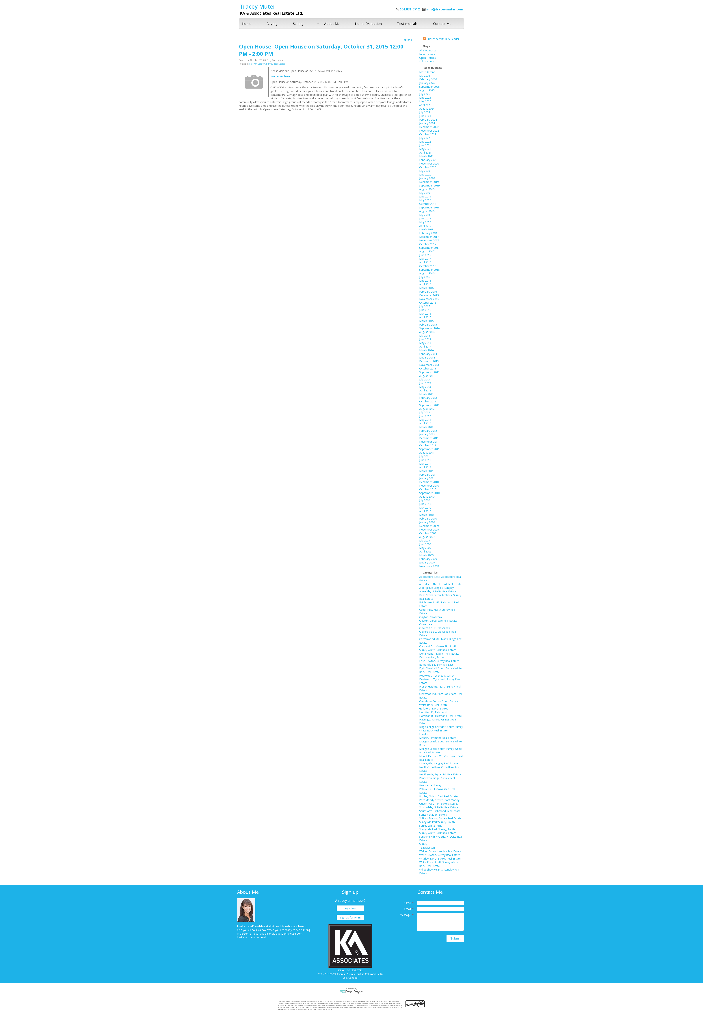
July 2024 (424, 112)
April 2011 (425, 467)
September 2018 (429, 207)
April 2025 (425, 105)
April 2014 (425, 346)
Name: (407, 903)
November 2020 (429, 163)
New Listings (427, 54)
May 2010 (425, 507)
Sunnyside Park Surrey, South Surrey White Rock (437, 823)
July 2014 (424, 335)
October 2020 (427, 167)
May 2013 (425, 387)
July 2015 (424, 306)
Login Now (350, 908)
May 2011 (425, 463)
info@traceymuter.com (444, 9)
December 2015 (429, 295)
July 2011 (424, 456)
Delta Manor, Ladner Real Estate (439, 653)
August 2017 (426, 251)
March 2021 (426, 156)
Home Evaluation (368, 23)
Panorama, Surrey (430, 785)
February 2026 (428, 79)
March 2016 (426, 288)
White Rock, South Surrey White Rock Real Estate (438, 864)
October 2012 (427, 401)
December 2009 (429, 526)
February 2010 (428, 518)
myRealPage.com (351, 992)
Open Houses (427, 57)
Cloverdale (425, 624)
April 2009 (425, 551)
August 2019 (426, 189)
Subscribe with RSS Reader (442, 39)
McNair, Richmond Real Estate (437, 738)
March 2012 (426, 427)
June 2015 (425, 310)
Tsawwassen (427, 847)
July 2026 (424, 75)
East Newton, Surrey (432, 657)
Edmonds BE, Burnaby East (436, 664)
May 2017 (425, 258)
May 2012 (425, 419)
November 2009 (429, 529)
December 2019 (429, 182)
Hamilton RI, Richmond (433, 712)
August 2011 (426, 452)
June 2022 (425, 141)
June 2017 (425, 255)
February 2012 (428, 430)
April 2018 (425, 225)
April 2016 (425, 284)
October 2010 (427, 489)
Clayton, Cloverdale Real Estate (438, 620)
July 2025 (424, 94)
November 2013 (429, 365)
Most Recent (427, 72)
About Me (332, 23)
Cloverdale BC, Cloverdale (435, 628)
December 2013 (429, 361)
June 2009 (425, 544)
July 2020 (424, 171)
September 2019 (429, 185)
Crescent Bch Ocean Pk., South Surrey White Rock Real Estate (438, 648)
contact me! (258, 937)
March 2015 (426, 321)
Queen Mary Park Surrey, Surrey (438, 803)
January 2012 (427, 434)
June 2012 (425, 416)
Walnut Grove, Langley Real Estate (440, 851)
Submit (455, 938)
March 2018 (426, 229)
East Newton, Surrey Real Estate (439, 661)
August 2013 (426, 376)
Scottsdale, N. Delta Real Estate (438, 807)
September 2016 (429, 269)
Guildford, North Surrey (433, 708)
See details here (280, 76)
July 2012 (424, 412)
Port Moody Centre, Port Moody (439, 800)
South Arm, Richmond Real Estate (439, 811)
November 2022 (429, 130)
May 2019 (425, 200)
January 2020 (427, 178)
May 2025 (425, 101)
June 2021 (425, 145)
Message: (406, 915)
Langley (424, 734)
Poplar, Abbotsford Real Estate (438, 796)
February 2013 (428, 397)
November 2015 (429, 299)
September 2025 (429, 86)
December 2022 (429, 127)
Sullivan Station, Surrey (433, 814)
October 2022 (427, 134)
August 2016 (426, 273)
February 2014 (428, 354)
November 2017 (429, 240)
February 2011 (428, 474)
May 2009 (425, 548)
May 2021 (425, 149)
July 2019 (424, 193)
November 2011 (429, 441)
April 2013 (425, 390)
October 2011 (427, 445)
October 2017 (427, 244)
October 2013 (427, 368)
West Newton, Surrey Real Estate (439, 855)
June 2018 (425, 218)
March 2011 (426, 471)
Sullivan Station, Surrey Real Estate (267, 63)
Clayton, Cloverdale (431, 617)
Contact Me (442, 23)
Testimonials (407, 23)
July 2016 (424, 277)
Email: (408, 909)
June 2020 (425, 174)
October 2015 (427, 302)
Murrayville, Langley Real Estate (438, 763)
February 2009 (428, 559)
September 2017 (429, 247)
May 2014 (425, 343)
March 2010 (426, 515)
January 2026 (427, 83)
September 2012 (429, 405)
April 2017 (425, 262)
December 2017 (429, 236)
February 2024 (428, 119)
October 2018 (427, 204)
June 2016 (425, 280)
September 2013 (429, 372)
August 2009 (426, 537)
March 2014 (426, 350)
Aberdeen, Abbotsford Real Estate (440, 584)
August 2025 (426, 90)
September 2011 (429, 449)
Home (246, 23)
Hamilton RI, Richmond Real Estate (440, 716)
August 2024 (426, 108)
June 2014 (425, 339)
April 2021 (425, 152)
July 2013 (424, 379)
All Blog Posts (427, 50)
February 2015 (428, 324)
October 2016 (427, 266)
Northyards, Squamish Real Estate (440, 774)
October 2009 (427, 533)
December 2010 (429, 482)
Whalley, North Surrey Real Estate (440, 858)
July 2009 (424, 540)
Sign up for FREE (350, 917)
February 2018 (428, 233)
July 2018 (424, 214)
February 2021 (428, 160)
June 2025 (425, 97)
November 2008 (429, 566)
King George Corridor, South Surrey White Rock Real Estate (441, 728)
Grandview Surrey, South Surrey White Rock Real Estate (438, 703)
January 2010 (427, 522)
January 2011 (427, 478)
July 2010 (424, 500)
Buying (272, 23)
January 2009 (427, 562)
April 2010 (425, 511)
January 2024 (427, 123)
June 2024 (425, 116)
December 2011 (429, 438)
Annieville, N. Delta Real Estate (437, 591)
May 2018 (425, 222)
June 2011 (425, 460)
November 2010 (429, 485)
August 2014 (426, 332)
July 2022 (424, 138)
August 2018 (426, 211)
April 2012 (425, 423)
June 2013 (425, 383)
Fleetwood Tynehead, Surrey (436, 675)
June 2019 (425, 196)
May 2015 (425, 313)
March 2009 (426, 555)
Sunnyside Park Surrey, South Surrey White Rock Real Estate (437, 831)
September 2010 (429, 493)
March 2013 (426, 394)
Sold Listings (427, 61)
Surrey (423, 844)
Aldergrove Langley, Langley (436, 587)
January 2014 (427, 357)
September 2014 (429, 328)
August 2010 (426, 496)
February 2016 (428, 291)
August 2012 (426, 408)
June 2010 (425, 504)
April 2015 (425, 317)
